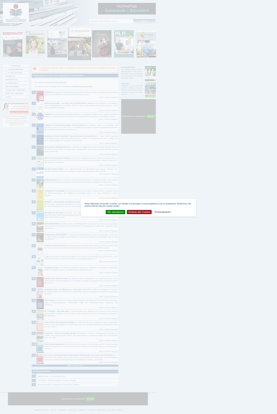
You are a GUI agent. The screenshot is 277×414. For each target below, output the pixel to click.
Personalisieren (163, 212)
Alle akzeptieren (115, 212)
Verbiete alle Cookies (139, 212)
